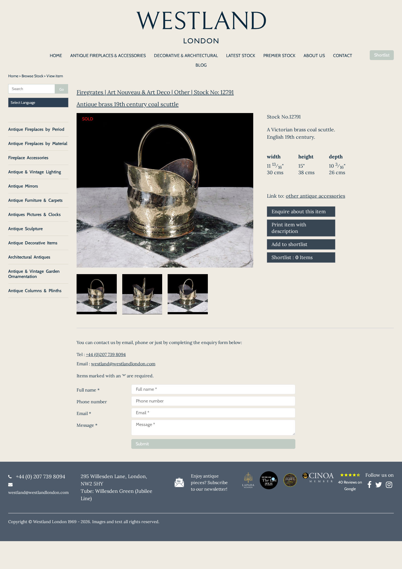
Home (13, 75)
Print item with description (289, 227)
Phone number (92, 401)
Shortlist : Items (292, 257)
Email (84, 413)
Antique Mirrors (23, 186)
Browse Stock (32, 75)
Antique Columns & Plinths (35, 290)
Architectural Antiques (29, 257)
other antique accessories (315, 196)
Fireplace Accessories (28, 157)
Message (87, 425)
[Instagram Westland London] (389, 485)
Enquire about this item (299, 211)
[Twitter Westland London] (380, 485)
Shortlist (381, 55)
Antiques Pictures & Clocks (34, 214)
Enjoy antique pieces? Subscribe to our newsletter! (209, 482)
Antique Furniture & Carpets (35, 200)
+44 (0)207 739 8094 (106, 354)
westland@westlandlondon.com (123, 363)
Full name (88, 390)
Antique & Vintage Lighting (34, 171)
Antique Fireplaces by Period (36, 129)
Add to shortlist (289, 244)
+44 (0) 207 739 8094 (40, 476)
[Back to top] (391, 558)
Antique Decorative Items (32, 242)
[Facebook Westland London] (370, 485)
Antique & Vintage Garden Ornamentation (34, 274)
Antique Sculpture (25, 228)
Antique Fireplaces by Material (37, 143)
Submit (142, 443)
